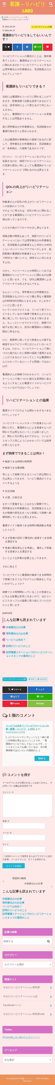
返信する (42, 758)
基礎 (33, 679)
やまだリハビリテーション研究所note (24, 1014)
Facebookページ (12, 1005)
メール (7, 832)
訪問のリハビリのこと (18, 646)
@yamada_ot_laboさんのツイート (21, 1037)
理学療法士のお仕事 (17, 633)
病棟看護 (43, 679)
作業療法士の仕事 (16, 627)
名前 (5, 821)
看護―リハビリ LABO (28, 7)
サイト (5, 844)
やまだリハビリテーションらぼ (20, 996)
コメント (8, 792)
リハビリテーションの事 (16, 679)
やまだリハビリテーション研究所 (21, 987)
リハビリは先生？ (16, 639)
